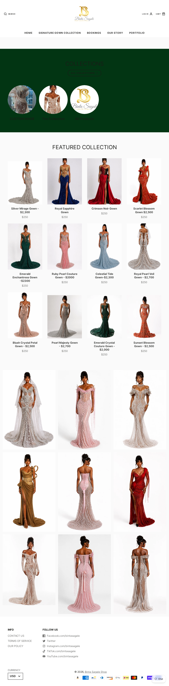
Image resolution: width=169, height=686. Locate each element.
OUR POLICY (15, 646)
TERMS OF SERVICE (20, 641)
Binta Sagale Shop (96, 671)
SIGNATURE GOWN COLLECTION (60, 32)
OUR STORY (115, 32)
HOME (28, 32)
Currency (14, 670)
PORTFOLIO (137, 32)
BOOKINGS (94, 32)
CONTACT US (16, 635)
